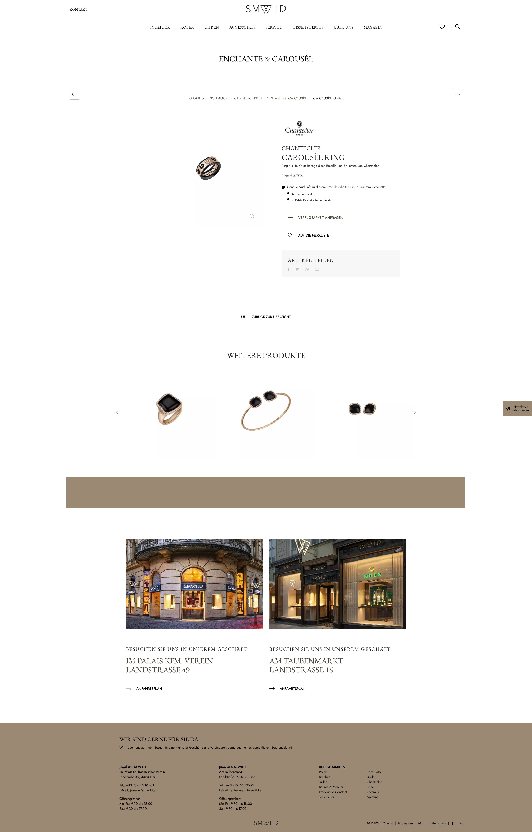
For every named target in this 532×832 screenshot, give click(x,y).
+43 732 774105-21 (240, 785)
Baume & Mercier (331, 787)
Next (414, 413)
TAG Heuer (326, 797)
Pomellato (374, 772)
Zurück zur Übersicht (271, 316)
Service (274, 27)
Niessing (373, 797)
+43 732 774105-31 (140, 785)
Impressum (405, 823)
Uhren (211, 27)
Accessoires (242, 27)
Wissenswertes (307, 27)
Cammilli (373, 792)
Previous (117, 413)
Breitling (324, 777)
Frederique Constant (333, 792)
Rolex (323, 772)
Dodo (371, 777)
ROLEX (187, 27)
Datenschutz (437, 823)
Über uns (343, 27)
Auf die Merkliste (313, 235)
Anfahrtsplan (149, 688)
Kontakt (78, 9)
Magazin (373, 27)
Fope (370, 787)
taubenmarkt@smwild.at (246, 790)
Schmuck (160, 27)
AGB (421, 823)
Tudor (323, 782)
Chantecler (374, 782)
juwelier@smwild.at (143, 790)
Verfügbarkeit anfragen (320, 217)
